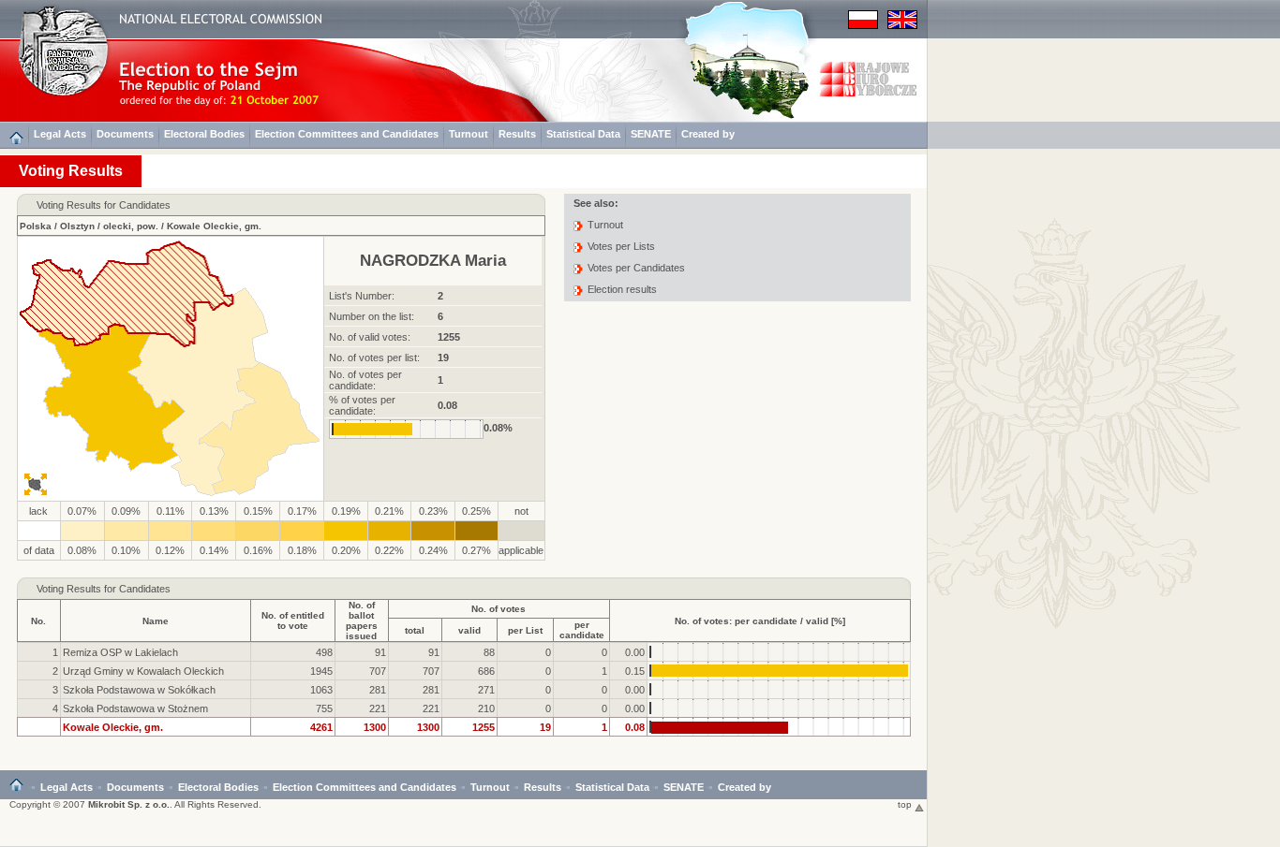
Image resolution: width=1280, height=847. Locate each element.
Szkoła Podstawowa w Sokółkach (139, 689)
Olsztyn (77, 226)
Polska (36, 226)
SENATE (651, 133)
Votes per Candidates (636, 267)
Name (155, 621)
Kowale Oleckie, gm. (214, 226)
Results (517, 133)
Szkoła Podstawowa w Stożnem (135, 708)
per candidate (581, 630)
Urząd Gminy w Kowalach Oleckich (143, 671)
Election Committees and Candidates (347, 133)
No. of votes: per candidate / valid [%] (760, 621)
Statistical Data (583, 133)
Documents (125, 133)
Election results (622, 289)
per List (525, 630)
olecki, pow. (130, 226)
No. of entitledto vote (292, 620)
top (906, 804)
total (414, 630)
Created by (708, 133)
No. (38, 621)
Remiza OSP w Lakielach (120, 652)
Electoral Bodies (204, 133)
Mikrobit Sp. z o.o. (129, 804)
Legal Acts (60, 133)
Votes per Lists (621, 246)
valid (469, 630)
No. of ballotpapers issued (362, 620)
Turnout (468, 133)
